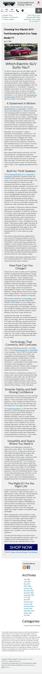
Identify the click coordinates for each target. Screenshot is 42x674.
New (2, 11)
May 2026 (27, 584)
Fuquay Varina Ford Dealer (19, 552)
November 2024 (29, 606)
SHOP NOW (21, 547)
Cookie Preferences (29, 665)
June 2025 (27, 597)
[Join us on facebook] (28, 567)
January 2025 (28, 604)
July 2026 (27, 579)
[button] (17, 11)
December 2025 (29, 590)
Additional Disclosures (15, 661)
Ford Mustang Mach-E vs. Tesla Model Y (17, 73)
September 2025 (29, 595)
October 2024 (28, 608)
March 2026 (27, 586)
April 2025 (27, 599)
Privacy (26, 659)
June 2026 (27, 582)
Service (11, 11)
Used (6, 11)
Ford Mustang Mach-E (14, 408)
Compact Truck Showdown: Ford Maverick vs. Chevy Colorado (10, 17)
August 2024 (28, 613)
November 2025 (29, 593)
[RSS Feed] (24, 567)
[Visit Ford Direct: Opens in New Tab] (6, 667)
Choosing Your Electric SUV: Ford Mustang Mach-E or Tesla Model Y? (20, 33)
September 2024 (29, 611)
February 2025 (28, 602)
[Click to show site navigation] (38, 10)
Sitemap (21, 659)
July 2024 (27, 615)
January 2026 (28, 588)
